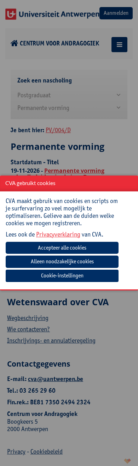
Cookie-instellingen (62, 275)
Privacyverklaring (58, 234)
